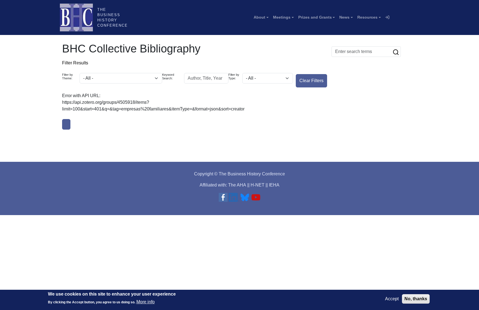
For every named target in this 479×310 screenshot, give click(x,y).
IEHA (274, 185)
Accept (392, 298)
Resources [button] (367, 17)
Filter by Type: (233, 76)
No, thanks (415, 298)
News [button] (344, 17)
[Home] (78, 17)
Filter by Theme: (67, 76)
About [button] (259, 17)
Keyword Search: (168, 76)
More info (145, 301)
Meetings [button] (282, 17)
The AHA (237, 185)
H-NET (257, 185)
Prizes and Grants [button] (315, 17)
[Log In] (387, 17)
